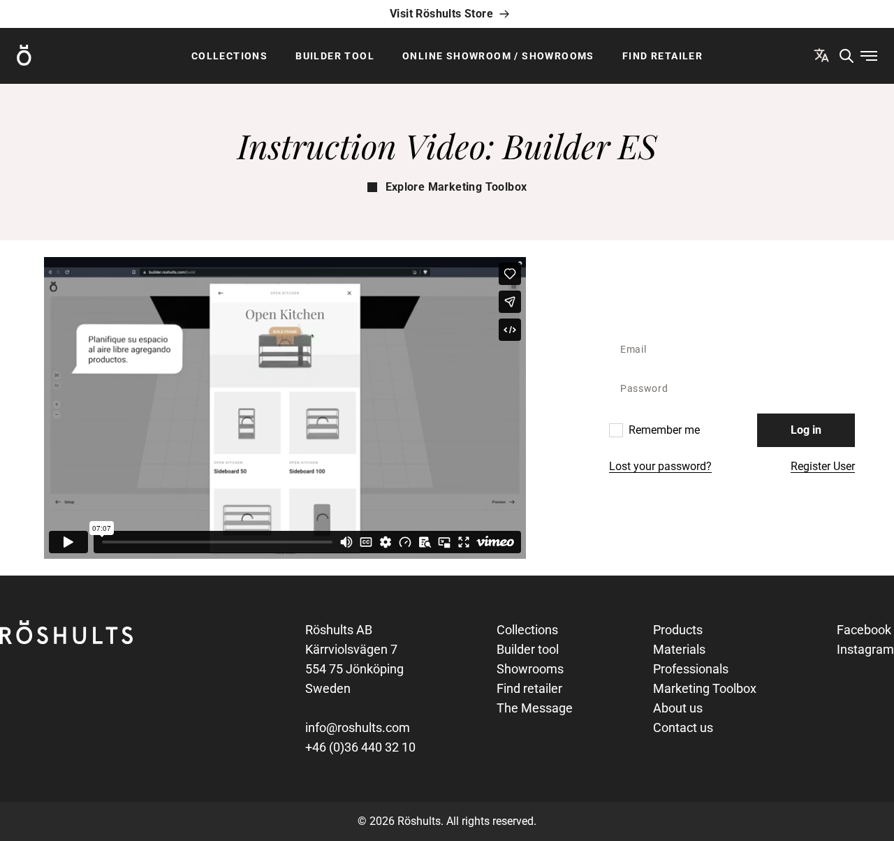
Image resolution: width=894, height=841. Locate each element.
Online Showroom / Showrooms (498, 55)
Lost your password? (660, 466)
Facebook (864, 629)
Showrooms (530, 668)
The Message (535, 708)
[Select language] (821, 55)
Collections (229, 55)
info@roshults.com (357, 727)
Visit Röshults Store (441, 13)
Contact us (683, 727)
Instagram (865, 649)
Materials (679, 649)
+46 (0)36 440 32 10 (360, 747)
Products (678, 629)
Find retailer (662, 55)
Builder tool (334, 55)
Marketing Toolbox (704, 688)
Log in (806, 430)
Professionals (690, 668)
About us (678, 708)
